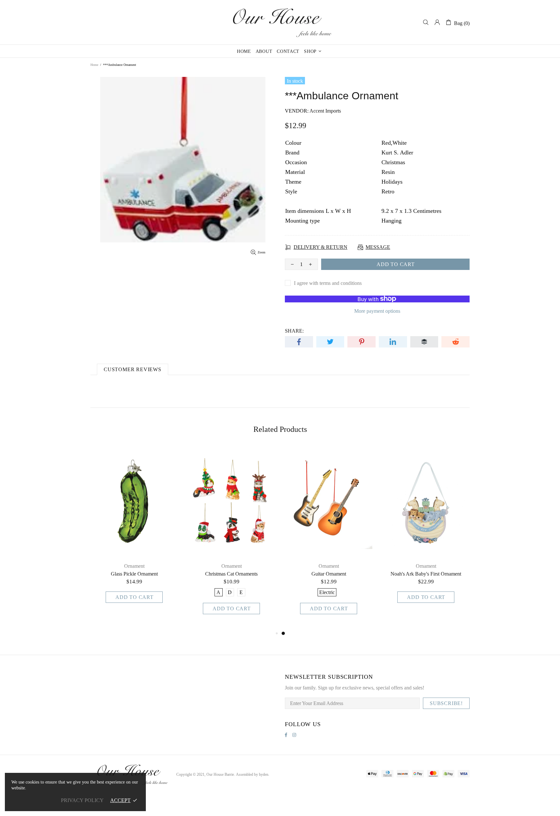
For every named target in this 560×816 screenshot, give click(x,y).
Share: (294, 331)
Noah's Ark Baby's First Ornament (426, 574)
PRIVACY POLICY (82, 800)
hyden (263, 774)
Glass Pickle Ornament (134, 574)
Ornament (134, 566)
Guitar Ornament (328, 574)
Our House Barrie (280, 22)
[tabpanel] (328, 538)
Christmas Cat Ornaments (231, 574)
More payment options (377, 311)
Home (94, 65)
